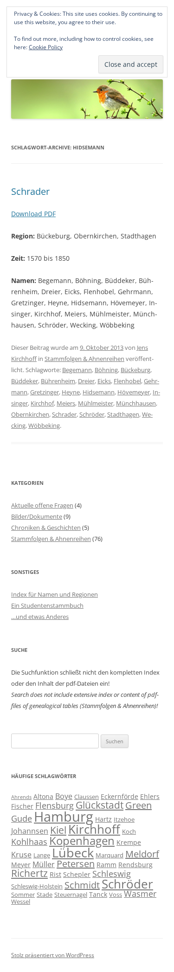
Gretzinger (44, 392)
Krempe (128, 842)
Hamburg (63, 816)
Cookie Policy (46, 47)
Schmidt (82, 885)
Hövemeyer (133, 392)
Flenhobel (127, 381)
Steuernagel (70, 894)
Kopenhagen (82, 840)
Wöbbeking (44, 425)
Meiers (66, 403)
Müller (43, 864)
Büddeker (24, 381)
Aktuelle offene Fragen (42, 505)
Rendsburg (135, 864)
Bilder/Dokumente (36, 516)
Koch (129, 831)
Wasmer (140, 893)
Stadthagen (123, 414)
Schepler (76, 874)
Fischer (22, 806)
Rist (55, 874)
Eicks (104, 381)
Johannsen (29, 831)
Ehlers (150, 796)
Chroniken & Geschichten (46, 527)
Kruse (21, 855)
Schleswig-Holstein (37, 886)
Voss (115, 894)
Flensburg (54, 805)
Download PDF (33, 213)
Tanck (98, 894)
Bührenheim (58, 381)
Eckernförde (119, 796)
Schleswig (111, 873)
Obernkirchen (30, 414)
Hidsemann (99, 392)
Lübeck (73, 852)
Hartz (103, 819)
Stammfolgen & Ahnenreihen (84, 358)
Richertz (29, 873)
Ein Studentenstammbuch (47, 605)
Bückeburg (135, 370)
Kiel (58, 830)
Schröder (91, 414)
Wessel (20, 901)
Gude (21, 818)
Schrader (30, 191)
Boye (63, 796)
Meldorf (142, 854)
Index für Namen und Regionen (54, 594)
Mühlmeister (95, 403)
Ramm (106, 864)
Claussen (86, 796)
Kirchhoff (94, 829)
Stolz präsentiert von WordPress (52, 955)
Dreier (86, 381)
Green (138, 805)
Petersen (76, 863)
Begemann (77, 370)
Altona (43, 796)
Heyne (71, 392)
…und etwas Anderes (40, 616)
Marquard (109, 855)
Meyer (21, 864)
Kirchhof (42, 403)
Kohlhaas (29, 841)
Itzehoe (124, 819)
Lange (41, 855)
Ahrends (21, 797)
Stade (44, 894)
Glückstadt (99, 804)
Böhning (106, 370)
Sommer (23, 894)
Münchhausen (136, 403)
